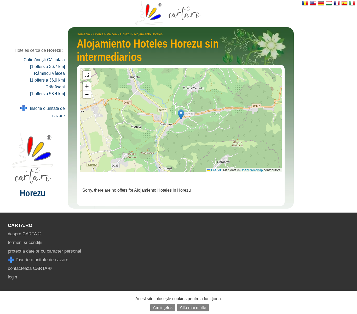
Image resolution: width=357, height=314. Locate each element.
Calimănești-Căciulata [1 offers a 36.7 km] (44, 63)
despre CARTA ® (24, 233)
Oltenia (98, 34)
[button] (181, 114)
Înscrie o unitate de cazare (46, 112)
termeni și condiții (25, 242)
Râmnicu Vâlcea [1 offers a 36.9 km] (47, 76)
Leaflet (215, 170)
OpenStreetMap (251, 170)
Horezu (125, 34)
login (12, 277)
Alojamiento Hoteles (148, 34)
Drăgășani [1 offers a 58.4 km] (47, 90)
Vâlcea (112, 34)
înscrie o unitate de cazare (41, 259)
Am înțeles (162, 307)
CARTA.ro (20, 225)
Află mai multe (193, 307)
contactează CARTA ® (30, 268)
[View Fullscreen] (87, 75)
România (83, 34)
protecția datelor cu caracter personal (44, 251)
